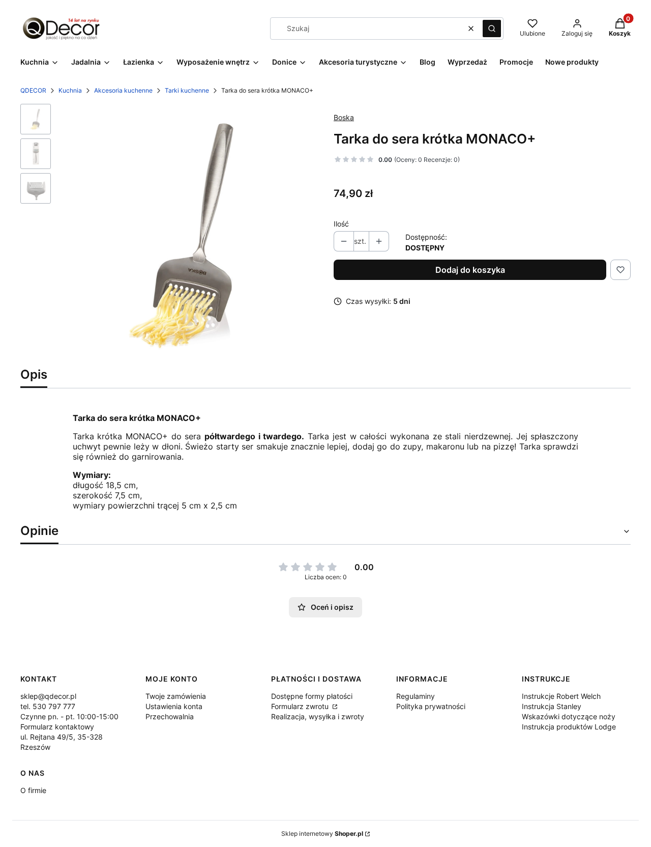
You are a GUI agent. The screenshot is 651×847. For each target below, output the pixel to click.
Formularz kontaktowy (57, 726)
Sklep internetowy (322, 833)
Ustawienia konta (173, 706)
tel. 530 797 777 (47, 706)
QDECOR (33, 90)
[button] (492, 28)
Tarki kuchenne (187, 90)
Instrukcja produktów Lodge (569, 726)
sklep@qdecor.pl (48, 696)
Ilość (341, 223)
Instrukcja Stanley (551, 706)
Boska (344, 117)
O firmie (33, 790)
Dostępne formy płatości (311, 696)
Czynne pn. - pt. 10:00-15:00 (69, 716)
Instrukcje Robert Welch (561, 696)
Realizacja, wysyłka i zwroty (317, 716)
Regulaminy (415, 696)
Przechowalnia (169, 716)
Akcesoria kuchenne (123, 90)
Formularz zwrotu (301, 706)
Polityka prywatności (430, 706)
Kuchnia (70, 90)
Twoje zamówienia (175, 696)
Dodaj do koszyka (470, 270)
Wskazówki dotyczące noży (568, 716)
